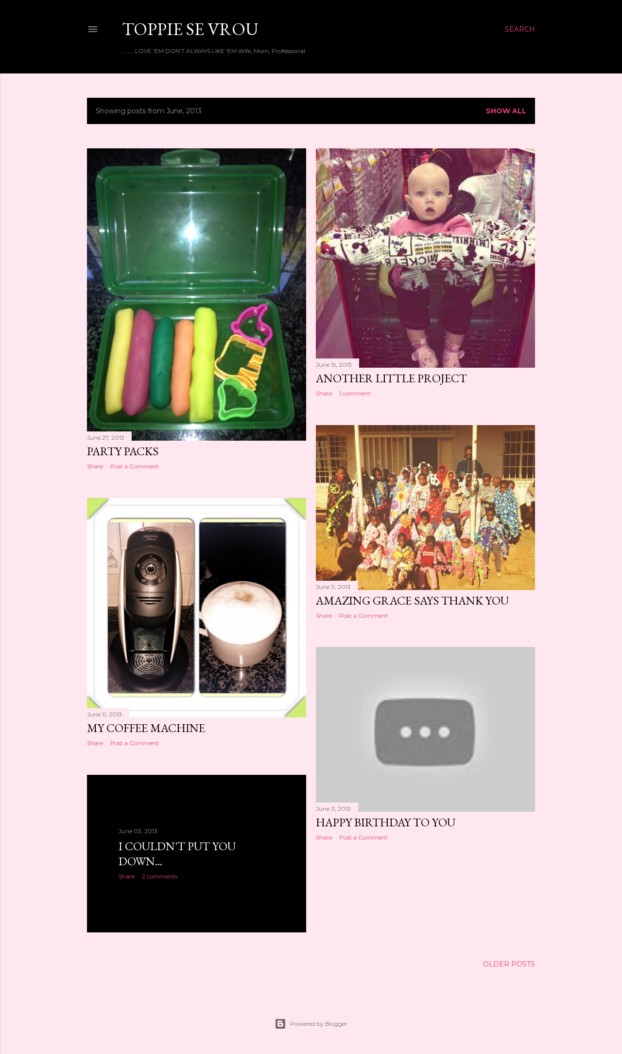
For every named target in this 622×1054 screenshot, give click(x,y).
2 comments (159, 876)
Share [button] (95, 466)
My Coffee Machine (146, 727)
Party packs (122, 451)
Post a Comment (134, 466)
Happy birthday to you (385, 822)
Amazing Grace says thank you (412, 600)
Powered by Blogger (318, 1023)
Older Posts (509, 964)
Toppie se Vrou (190, 29)
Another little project (391, 378)
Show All (506, 111)
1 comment (355, 393)
